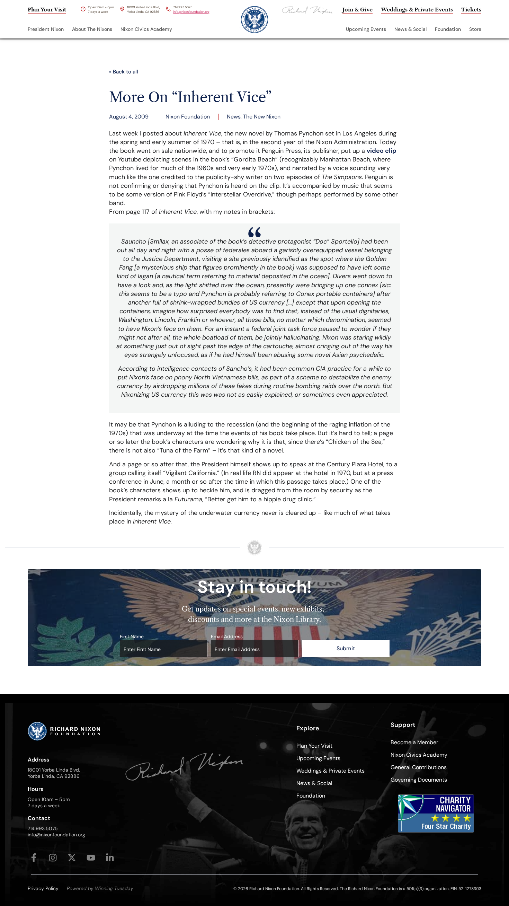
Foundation (448, 29)
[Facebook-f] (34, 858)
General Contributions (419, 767)
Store (475, 29)
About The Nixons (92, 29)
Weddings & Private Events (330, 770)
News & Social (410, 29)
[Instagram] (53, 858)
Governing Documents (419, 779)
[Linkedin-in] (110, 858)
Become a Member (414, 742)
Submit (346, 648)
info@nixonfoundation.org (191, 12)
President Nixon (46, 29)
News (234, 116)
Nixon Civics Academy (146, 29)
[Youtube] (91, 858)
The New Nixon (261, 116)
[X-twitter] (72, 858)
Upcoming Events (366, 29)
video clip (381, 151)
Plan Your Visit (314, 745)
